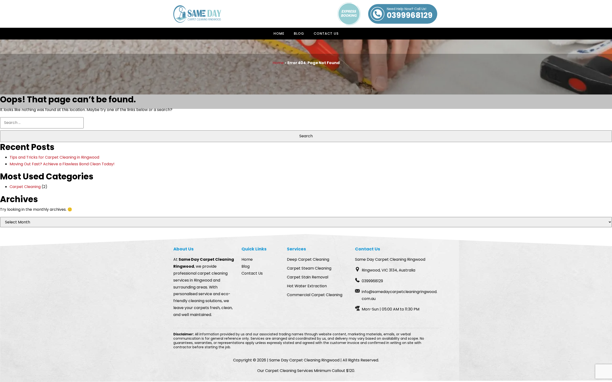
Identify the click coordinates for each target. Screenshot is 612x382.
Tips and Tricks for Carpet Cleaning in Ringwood (54, 157)
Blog (299, 33)
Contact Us (326, 33)
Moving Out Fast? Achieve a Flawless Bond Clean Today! (62, 164)
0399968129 (409, 13)
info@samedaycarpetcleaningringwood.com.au (399, 295)
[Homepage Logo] (197, 14)
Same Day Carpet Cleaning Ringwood (304, 360)
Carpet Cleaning (25, 186)
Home (278, 33)
